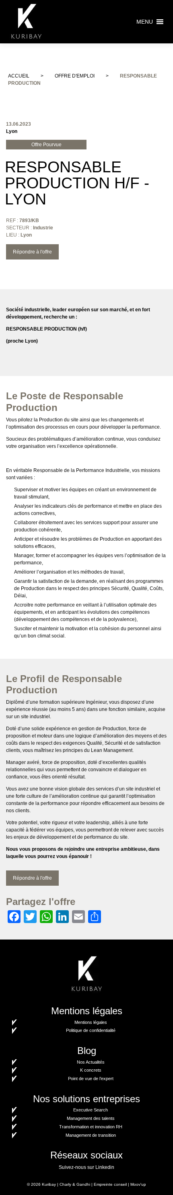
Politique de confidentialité (90, 1030)
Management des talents (91, 1118)
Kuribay (49, 1184)
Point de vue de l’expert (90, 1078)
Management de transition (91, 1135)
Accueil (18, 76)
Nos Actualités (91, 1062)
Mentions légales (90, 1022)
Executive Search (90, 1109)
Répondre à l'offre (32, 252)
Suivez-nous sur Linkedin (86, 1167)
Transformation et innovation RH (90, 1126)
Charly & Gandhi (75, 1184)
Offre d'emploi (75, 76)
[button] (144, 22)
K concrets (90, 1070)
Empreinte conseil (110, 1184)
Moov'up (138, 1184)
